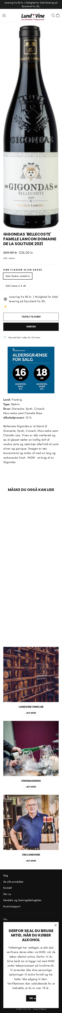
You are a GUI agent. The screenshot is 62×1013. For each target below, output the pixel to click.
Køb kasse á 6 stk (16, 286)
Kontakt (7, 888)
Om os (7, 894)
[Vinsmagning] (31, 748)
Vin (5, 919)
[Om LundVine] (31, 822)
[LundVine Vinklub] (31, 674)
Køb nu (31, 326)
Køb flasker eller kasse (22, 270)
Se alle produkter (13, 882)
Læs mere (31, 712)
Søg (5, 875)
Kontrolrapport (11, 906)
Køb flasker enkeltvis (18, 276)
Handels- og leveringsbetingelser (22, 900)
